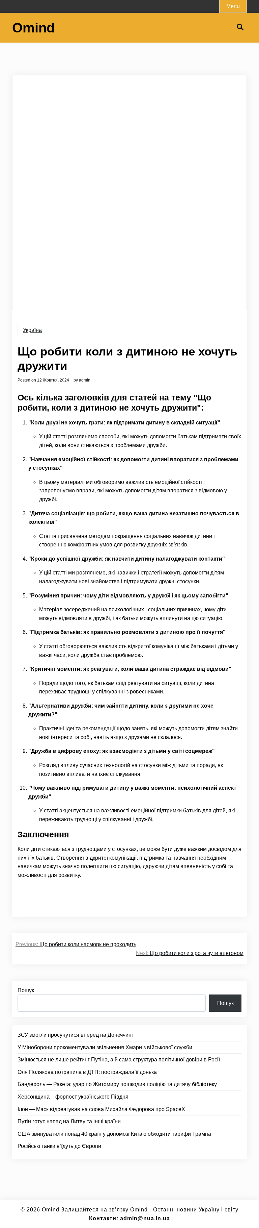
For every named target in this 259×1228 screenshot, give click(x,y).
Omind (33, 27)
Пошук (26, 990)
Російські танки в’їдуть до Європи (59, 1146)
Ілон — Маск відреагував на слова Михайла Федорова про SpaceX (101, 1109)
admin (84, 380)
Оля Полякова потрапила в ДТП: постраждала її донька (87, 1072)
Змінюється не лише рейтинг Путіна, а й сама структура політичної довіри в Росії (119, 1059)
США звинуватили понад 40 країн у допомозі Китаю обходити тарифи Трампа (114, 1134)
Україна (32, 330)
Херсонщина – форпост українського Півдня (73, 1097)
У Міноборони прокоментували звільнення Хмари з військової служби (105, 1047)
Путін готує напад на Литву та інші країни (69, 1121)
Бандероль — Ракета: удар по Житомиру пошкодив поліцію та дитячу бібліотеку (117, 1084)
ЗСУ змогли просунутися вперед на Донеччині (75, 1035)
